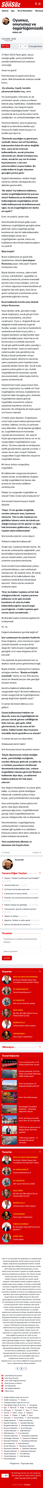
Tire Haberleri (24, 1454)
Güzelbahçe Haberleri (29, 1436)
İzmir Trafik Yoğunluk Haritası (15, 1381)
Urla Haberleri (25, 1456)
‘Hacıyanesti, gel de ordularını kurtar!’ (20, 909)
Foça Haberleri (23, 1433)
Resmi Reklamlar (10, 1459)
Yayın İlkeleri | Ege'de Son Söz (15, 1405)
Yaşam (6, 1415)
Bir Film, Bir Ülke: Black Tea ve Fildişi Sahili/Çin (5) (25, 1014)
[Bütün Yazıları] (40, 873)
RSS (6, 1475)
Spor (31, 1415)
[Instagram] (26, 1369)
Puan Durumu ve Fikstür (13, 1383)
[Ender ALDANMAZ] (6, 1227)
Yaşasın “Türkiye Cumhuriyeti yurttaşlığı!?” (22, 878)
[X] (21, 1369)
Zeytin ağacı (18, 1239)
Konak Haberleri (10, 1446)
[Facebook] (17, 1369)
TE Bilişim (27, 1485)
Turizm (35, 1410)
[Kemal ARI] (6, 21)
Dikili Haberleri (9, 1433)
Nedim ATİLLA (19, 1022)
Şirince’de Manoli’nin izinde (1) (17, 925)
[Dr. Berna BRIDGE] (6, 991)
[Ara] (36, 4)
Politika (15, 1415)
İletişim (23, 1400)
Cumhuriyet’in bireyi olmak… (16, 894)
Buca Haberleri (26, 1428)
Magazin (29, 1413)
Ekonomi (13, 1407)
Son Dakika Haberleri (12, 1388)
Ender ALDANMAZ (21, 1224)
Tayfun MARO (19, 1034)
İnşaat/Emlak (32, 1407)
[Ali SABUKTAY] (6, 1002)
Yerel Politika (19, 1418)
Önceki (6, 853)
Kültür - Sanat (18, 1413)
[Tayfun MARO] (6, 1035)
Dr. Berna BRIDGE (20, 989)
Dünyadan (33, 1405)
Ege (13, 11)
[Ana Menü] (39, 4)
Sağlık (23, 1415)
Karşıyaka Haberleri (11, 1441)
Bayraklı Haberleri (27, 1423)
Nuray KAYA (18, 1236)
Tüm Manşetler (10, 1386)
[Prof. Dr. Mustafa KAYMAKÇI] (6, 980)
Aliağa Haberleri (10, 1420)
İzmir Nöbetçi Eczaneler (13, 1376)
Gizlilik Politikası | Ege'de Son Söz (16, 1397)
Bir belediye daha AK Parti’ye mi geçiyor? (26, 1228)
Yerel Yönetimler (24, 11)
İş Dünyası (7, 1410)
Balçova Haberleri (26, 1420)
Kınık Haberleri (23, 1443)
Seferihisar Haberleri (28, 1451)
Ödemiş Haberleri (10, 1451)
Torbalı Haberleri (10, 1456)
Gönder (7, 958)
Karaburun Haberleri (30, 1438)
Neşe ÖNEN (18, 1010)
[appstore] (14, 1464)
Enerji (22, 1407)
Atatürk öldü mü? (11, 885)
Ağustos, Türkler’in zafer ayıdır (17, 920)
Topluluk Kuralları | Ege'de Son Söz (16, 1402)
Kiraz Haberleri (9, 1443)
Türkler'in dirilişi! (11, 916)
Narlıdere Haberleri (29, 1448)
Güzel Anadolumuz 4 (22, 992)
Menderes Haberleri (27, 1446)
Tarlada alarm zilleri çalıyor (24, 1026)
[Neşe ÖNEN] (6, 1013)
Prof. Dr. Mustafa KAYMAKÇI (25, 977)
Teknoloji (7, 1418)
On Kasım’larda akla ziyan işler (17, 889)
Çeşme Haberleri (10, 1431)
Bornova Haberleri (10, 1428)
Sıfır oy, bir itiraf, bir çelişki (24, 1003)
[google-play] (27, 1464)
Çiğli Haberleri (25, 1431)
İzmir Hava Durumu (11, 1378)
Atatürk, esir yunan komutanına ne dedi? (21, 898)
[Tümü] (40, 972)
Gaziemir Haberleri (11, 1436)
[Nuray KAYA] (6, 1238)
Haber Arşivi (9, 1391)
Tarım (27, 1410)
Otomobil (18, 1410)
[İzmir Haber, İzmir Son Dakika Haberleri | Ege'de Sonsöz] (11, 4)
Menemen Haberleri (11, 1448)
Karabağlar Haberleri (11, 1438)
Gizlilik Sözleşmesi (10, 1400)
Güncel (5, 11)
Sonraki (36, 853)
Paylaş (6, 46)
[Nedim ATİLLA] (6, 1024)
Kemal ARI (17, 32)
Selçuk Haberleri (10, 1454)
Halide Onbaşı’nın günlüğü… (16, 905)
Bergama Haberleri (11, 1425)
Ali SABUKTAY (19, 1000)
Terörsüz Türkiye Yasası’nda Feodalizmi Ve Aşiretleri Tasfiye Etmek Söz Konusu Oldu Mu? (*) (26, 981)
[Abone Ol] (35, 46)
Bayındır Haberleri (10, 1423)
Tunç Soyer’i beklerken (22, 1037)
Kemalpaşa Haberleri (29, 1441)
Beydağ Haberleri (28, 1425)
